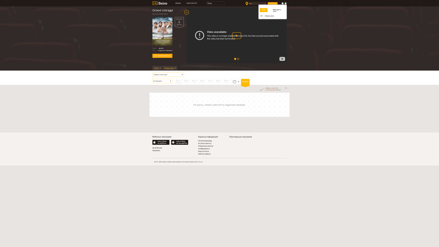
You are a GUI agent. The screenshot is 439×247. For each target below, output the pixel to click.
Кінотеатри (192, 3)
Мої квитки (272, 3)
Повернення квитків (205, 146)
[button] (162, 81)
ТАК (264, 10)
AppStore (282, 3)
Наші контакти (203, 151)
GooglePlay (285, 3)
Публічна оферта (204, 154)
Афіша (178, 3)
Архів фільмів (157, 148)
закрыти (286, 88)
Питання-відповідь (205, 141)
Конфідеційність (204, 149)
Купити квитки (164, 56)
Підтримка (156, 150)
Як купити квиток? (204, 143)
